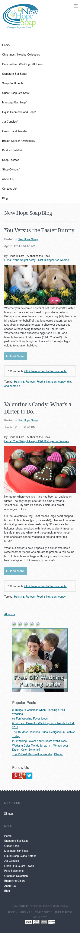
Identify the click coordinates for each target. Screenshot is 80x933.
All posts (9, 614)
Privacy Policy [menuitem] (42, 911)
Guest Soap (11, 846)
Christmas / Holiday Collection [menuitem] (20, 54)
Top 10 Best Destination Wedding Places (37, 754)
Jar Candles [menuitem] (9, 121)
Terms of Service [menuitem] (64, 911)
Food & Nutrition (46, 381)
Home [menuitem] (5, 45)
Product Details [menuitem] (11, 150)
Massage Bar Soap (16, 851)
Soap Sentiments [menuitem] (12, 83)
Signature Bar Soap (16, 841)
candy (61, 381)
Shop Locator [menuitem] (10, 160)
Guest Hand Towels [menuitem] (14, 131)
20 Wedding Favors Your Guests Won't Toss (39, 741)
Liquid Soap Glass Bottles (20, 856)
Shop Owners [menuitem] (10, 169)
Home (8, 836)
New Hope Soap (28, 239)
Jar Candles (11, 861)
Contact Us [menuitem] (9, 188)
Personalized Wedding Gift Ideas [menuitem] (22, 64)
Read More (16, 356)
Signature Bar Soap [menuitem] (14, 74)
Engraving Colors (14, 881)
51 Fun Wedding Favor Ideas (30, 718)
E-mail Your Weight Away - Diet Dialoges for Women (36, 260)
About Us (10, 886)
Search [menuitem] (11, 911)
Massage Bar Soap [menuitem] (14, 102)
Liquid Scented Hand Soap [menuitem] (18, 112)
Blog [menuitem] (5, 198)
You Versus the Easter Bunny (39, 230)
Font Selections (14, 871)
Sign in (8, 813)
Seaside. (24, 905)
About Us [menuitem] (8, 179)
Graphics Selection (16, 876)
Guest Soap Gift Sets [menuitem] (15, 93)
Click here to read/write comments (45, 371)
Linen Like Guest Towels (19, 866)
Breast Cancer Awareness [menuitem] (18, 141)
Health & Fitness (24, 381)
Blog (7, 891)
